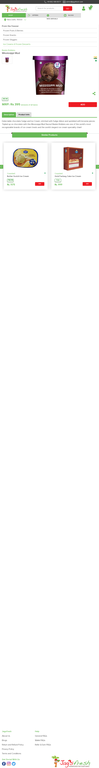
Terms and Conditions (11, 753)
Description (9, 115)
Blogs (4, 740)
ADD (83, 105)
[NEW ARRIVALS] (53, 15)
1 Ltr (58, 180)
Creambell (11, 174)
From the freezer (10, 26)
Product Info (24, 115)
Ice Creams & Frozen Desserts (16, 44)
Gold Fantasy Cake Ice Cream (68, 176)
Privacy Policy (8, 749)
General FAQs (41, 736)
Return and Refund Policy (13, 745)
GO (67, 9)
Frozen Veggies (10, 40)
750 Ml (10, 180)
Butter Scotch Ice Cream (18, 176)
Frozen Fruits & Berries (13, 31)
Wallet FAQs (40, 740)
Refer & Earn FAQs (43, 745)
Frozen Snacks (9, 35)
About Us (6, 736)
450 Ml (5, 99)
